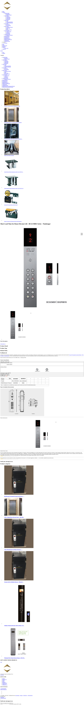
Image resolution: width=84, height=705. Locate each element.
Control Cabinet (8, 31)
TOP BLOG (25, 695)
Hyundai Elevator (7, 36)
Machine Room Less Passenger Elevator (8, 86)
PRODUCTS (4, 679)
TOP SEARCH (30, 695)
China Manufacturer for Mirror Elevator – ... (13, 549)
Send (1, 662)
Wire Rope (6, 58)
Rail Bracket (8, 19)
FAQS (3, 681)
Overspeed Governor (9, 27)
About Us (3, 47)
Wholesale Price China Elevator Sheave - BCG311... (14, 657)
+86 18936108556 (3, 688)
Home (3, 11)
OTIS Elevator (6, 40)
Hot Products (17, 695)
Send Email (2, 697)
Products (3, 12)
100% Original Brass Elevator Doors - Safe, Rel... (14, 517)
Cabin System (6, 20)
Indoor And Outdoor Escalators (9, 155)
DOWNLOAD (4, 45)
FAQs (3, 44)
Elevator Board (6, 355)
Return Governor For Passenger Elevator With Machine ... (13, 221)
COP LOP (7, 32)
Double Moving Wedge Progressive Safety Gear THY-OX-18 (13, 188)
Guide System (6, 15)
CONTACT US (4, 684)
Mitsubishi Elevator (7, 38)
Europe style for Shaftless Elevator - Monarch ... (13, 582)
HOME (3, 678)
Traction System (6, 13)
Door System (6, 23)
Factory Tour (6, 48)
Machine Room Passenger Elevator (7, 87)
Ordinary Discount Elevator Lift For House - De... (14, 625)
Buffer (5, 72)
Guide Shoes (8, 18)
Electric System (6, 30)
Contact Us (4, 49)
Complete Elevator (7, 34)
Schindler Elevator (7, 41)
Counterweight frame (9, 22)
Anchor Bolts (8, 17)
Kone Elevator (6, 37)
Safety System (6, 26)
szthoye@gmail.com (3, 689)
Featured (3, 53)
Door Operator (8, 25)
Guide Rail (8, 16)
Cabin (7, 21)
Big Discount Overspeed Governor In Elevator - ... (14, 496)
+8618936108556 (3, 698)
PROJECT (4, 46)
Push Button (8, 33)
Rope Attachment (9, 29)
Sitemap (21, 695)
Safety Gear (8, 28)
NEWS (3, 680)
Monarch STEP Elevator (8, 39)
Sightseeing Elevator (9, 35)
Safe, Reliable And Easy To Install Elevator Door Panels (13, 122)
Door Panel (8, 24)
